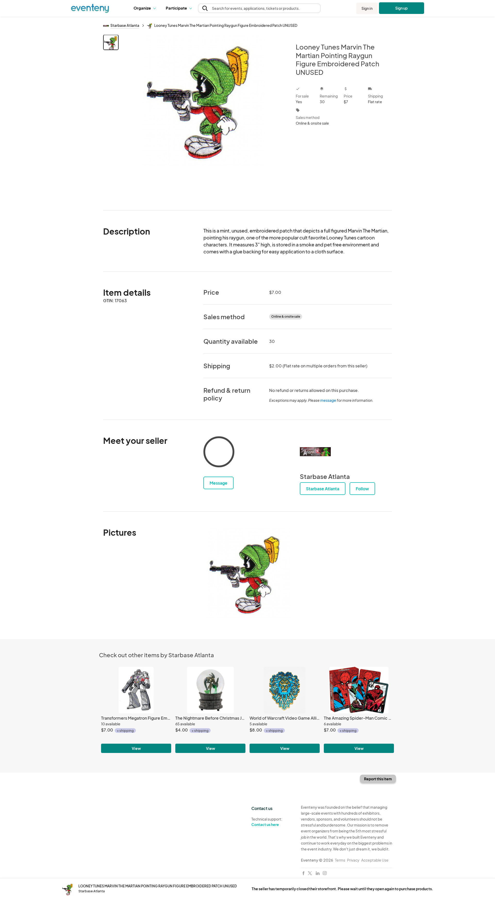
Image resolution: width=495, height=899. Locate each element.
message (328, 400)
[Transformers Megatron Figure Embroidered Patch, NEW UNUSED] (136, 690)
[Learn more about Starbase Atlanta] (315, 451)
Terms (340, 860)
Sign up (401, 8)
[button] (146, 8)
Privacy (353, 860)
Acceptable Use (375, 860)
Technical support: (266, 822)
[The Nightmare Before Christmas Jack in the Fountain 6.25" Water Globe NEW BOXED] (210, 690)
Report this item (378, 778)
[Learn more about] (218, 452)
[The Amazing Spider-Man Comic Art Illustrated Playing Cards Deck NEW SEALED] (359, 690)
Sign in (367, 8)
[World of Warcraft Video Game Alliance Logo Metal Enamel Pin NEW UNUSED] (285, 690)
